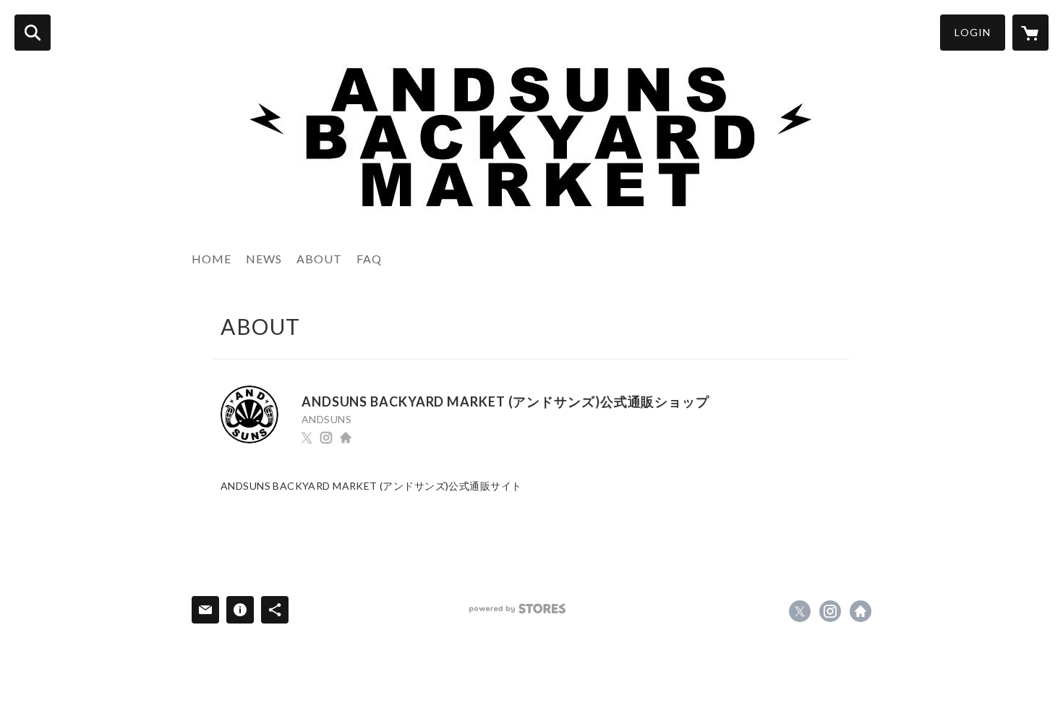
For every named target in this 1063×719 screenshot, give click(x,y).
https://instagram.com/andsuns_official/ (326, 437)
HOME (211, 258)
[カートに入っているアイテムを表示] (1030, 32)
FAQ (369, 258)
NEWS (264, 258)
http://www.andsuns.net (345, 437)
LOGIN (973, 32)
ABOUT (319, 258)
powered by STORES (517, 608)
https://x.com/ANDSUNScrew (306, 437)
